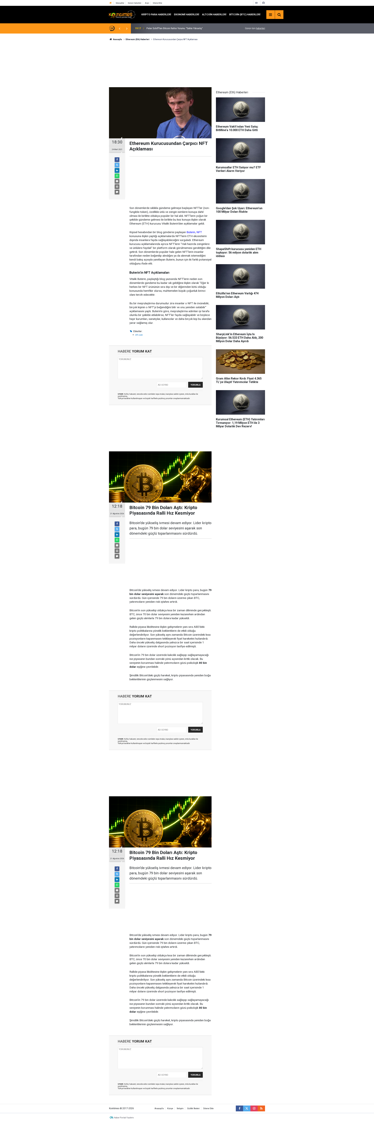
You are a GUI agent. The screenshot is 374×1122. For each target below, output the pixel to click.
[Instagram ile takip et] (254, 1108)
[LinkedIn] (117, 170)
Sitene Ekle (157, 3)
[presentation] (119, 28)
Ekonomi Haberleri (186, 14)
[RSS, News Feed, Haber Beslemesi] (261, 1108)
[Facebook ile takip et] (239, 1108)
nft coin (139, 335)
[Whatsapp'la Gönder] (117, 175)
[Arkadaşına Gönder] (117, 181)
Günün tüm (255, 28)
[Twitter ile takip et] (246, 1108)
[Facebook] (117, 159)
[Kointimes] (122, 14)
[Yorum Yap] (117, 192)
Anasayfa (159, 1108)
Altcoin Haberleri (214, 14)
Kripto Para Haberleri (156, 14)
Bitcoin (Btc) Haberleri (244, 14)
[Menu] (270, 14)
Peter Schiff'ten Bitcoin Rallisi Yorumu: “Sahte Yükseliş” (174, 28)
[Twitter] (117, 165)
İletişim (180, 1108)
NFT (199, 232)
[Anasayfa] (110, 3)
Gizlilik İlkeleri (193, 1108)
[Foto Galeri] (263, 2)
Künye (170, 1108)
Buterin (190, 232)
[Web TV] (256, 2)
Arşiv (147, 3)
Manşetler (120, 3)
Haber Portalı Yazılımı (124, 1117)
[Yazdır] (117, 186)
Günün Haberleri (134, 3)
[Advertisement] (187, 63)
